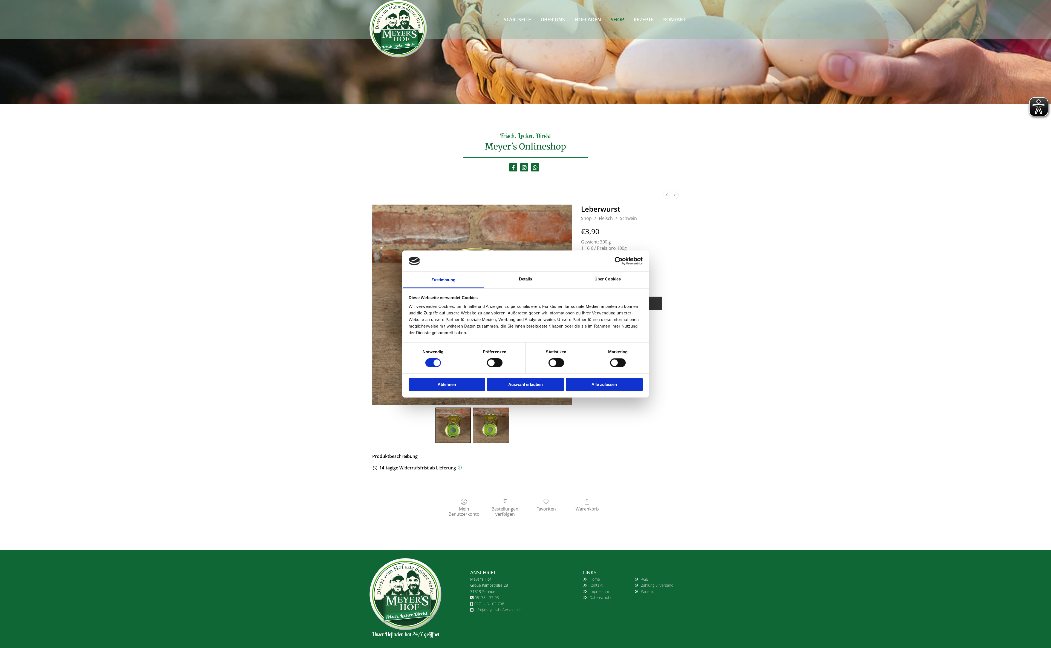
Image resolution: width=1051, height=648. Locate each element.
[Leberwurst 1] (491, 425)
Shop (617, 19)
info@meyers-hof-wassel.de (498, 609)
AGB (644, 579)
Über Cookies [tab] (607, 279)
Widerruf (648, 591)
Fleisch (606, 218)
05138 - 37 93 (487, 597)
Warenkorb (587, 509)
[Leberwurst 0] (453, 425)
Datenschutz (600, 597)
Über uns (553, 19)
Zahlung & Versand (657, 585)
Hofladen (587, 19)
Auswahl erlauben (525, 384)
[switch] (495, 363)
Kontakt (674, 19)
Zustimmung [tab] (443, 279)
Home (595, 579)
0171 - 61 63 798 (489, 603)
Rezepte (644, 19)
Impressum (599, 591)
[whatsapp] (535, 167)
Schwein (628, 218)
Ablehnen (447, 384)
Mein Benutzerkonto (464, 511)
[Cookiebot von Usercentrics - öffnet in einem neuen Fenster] (619, 261)
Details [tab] (525, 279)
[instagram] (524, 167)
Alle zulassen (604, 384)
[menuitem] (667, 195)
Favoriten (546, 509)
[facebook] (513, 167)
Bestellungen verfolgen (505, 511)
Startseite (517, 19)
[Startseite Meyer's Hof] (405, 29)
